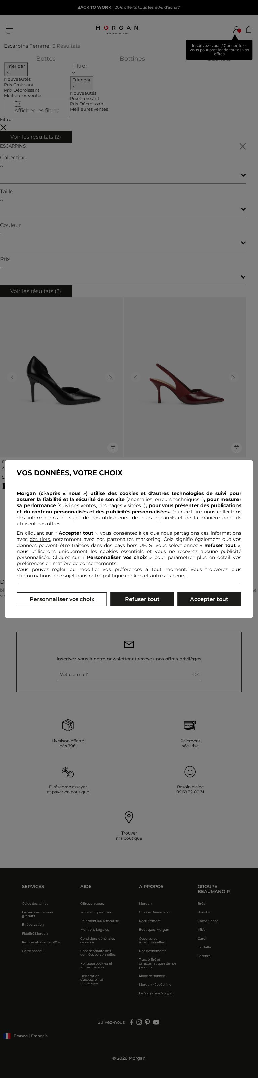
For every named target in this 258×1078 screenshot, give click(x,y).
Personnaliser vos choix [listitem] (62, 599)
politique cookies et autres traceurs (144, 576)
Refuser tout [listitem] (142, 599)
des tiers (40, 539)
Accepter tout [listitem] (209, 599)
